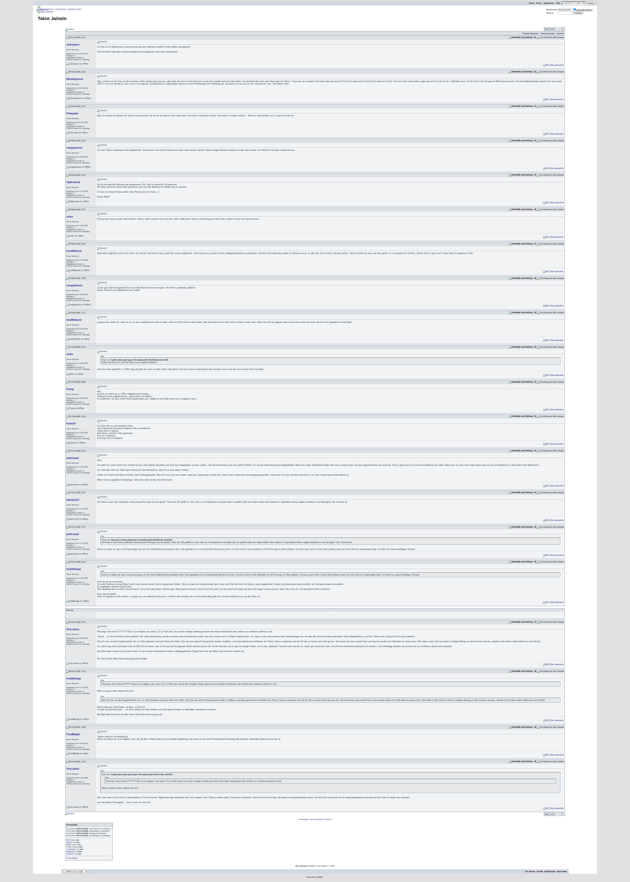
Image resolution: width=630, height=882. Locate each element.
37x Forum (530, 871)
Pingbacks (70, 851)
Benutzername (552, 9)
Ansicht (560, 33)
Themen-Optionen (530, 33)
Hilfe (558, 3)
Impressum (550, 871)
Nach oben (562, 871)
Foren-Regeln (71, 858)
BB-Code (70, 840)
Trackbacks (71, 849)
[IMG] (68, 845)
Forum (539, 3)
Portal (531, 3)
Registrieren (549, 3)
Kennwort (550, 13)
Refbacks (70, 854)
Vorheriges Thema (307, 819)
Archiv (540, 871)
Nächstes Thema (323, 819)
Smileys (69, 842)
